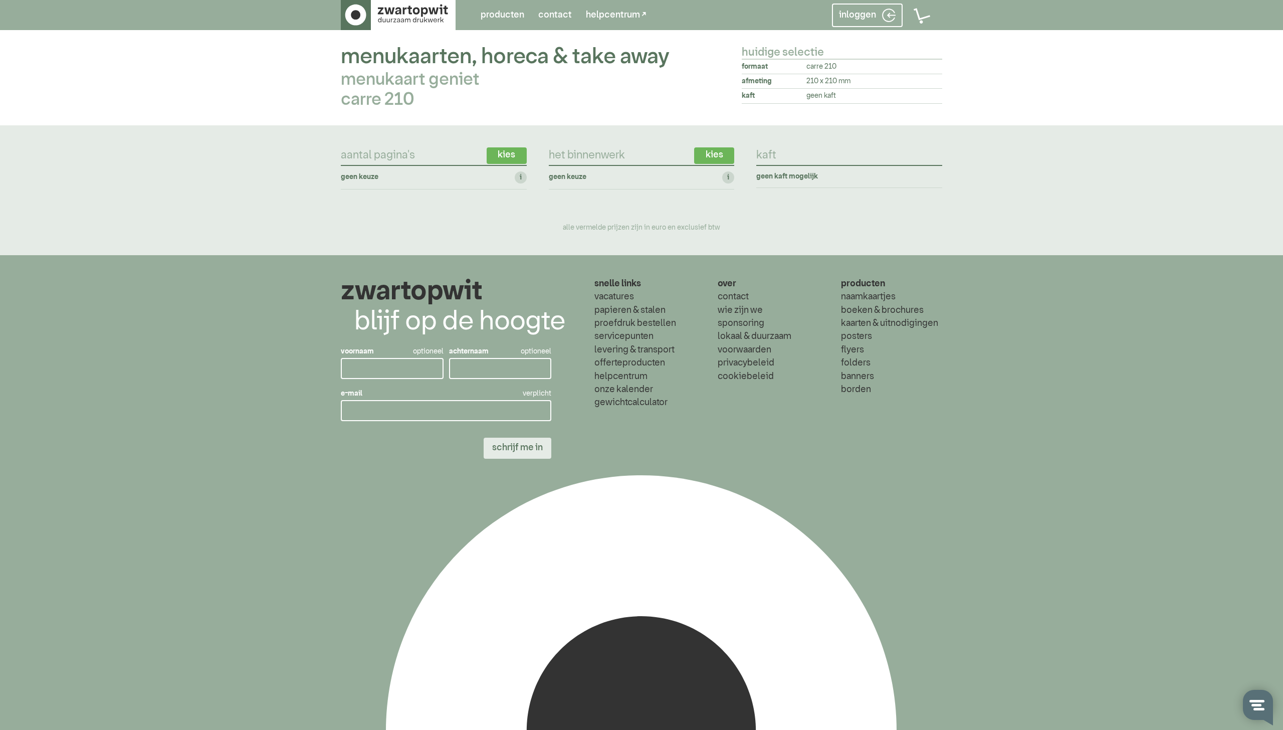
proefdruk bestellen (635, 323)
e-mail (351, 393)
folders (856, 363)
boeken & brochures (882, 310)
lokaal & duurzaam (754, 336)
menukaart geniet (410, 79)
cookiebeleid (746, 376)
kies (506, 154)
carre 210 (377, 99)
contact (555, 15)
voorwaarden (744, 349)
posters (856, 336)
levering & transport (634, 349)
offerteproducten (629, 363)
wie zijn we (740, 310)
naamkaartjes (868, 296)
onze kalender (623, 389)
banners (857, 376)
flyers (852, 349)
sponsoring (741, 323)
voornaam (357, 351)
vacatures (614, 296)
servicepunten (624, 336)
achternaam (469, 351)
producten (502, 15)
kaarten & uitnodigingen (889, 323)
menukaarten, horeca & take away (505, 57)
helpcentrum (621, 376)
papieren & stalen (630, 310)
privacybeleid (746, 363)
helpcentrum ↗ (616, 15)
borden (856, 389)
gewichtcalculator (631, 402)
